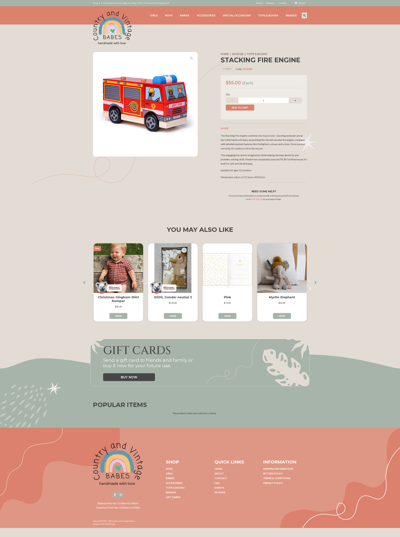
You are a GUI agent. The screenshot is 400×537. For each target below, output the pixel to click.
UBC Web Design (108, 524)
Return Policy (273, 473)
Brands (171, 492)
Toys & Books (257, 54)
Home (225, 54)
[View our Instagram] (120, 494)
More (225, 128)
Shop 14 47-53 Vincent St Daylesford (150, 3)
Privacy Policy (273, 482)
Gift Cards (173, 497)
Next (314, 282)
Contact (282, 3)
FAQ (217, 482)
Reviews (270, 3)
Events (219, 487)
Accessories (174, 482)
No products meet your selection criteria (194, 413)
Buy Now (129, 377)
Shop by (238, 54)
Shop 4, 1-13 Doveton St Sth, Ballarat (111, 3)
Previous (86, 282)
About (259, 3)
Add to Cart (240, 107)
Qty (228, 94)
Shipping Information (278, 468)
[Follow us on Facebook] (115, 494)
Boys (169, 468)
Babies (170, 478)
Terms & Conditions (276, 478)
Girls (169, 473)
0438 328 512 (256, 199)
